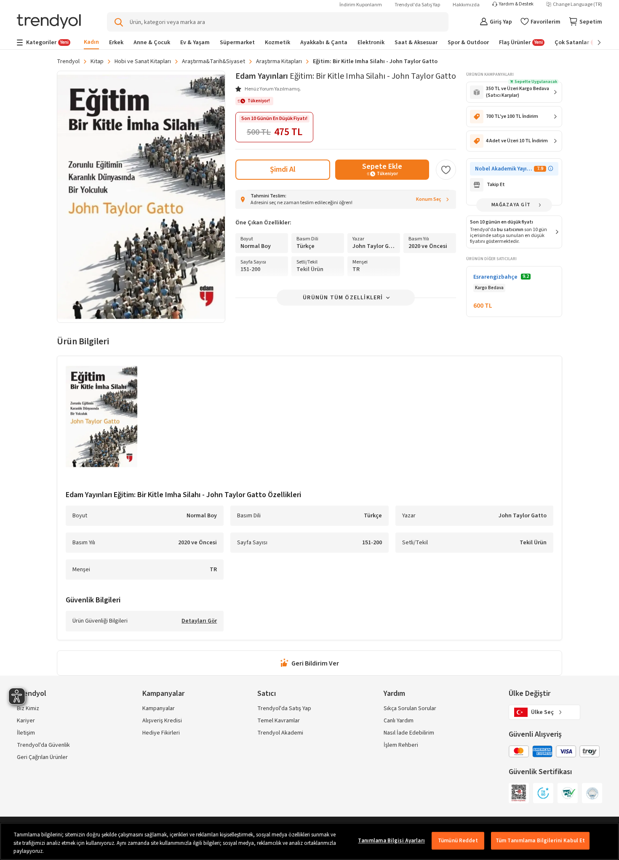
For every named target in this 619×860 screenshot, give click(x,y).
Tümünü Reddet (458, 840)
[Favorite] (446, 170)
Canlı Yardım (399, 720)
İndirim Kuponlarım (360, 4)
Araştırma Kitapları (279, 61)
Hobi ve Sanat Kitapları (143, 61)
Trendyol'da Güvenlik (43, 745)
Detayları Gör (199, 621)
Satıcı (266, 693)
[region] (309, 841)
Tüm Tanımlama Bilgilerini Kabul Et (540, 840)
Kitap (97, 61)
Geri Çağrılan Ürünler (42, 757)
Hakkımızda (466, 4)
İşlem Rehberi (401, 745)
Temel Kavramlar (278, 720)
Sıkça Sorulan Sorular (410, 708)
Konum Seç (428, 199)
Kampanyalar (158, 708)
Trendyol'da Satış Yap (417, 4)
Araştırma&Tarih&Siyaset (213, 61)
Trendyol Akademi (280, 733)
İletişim (26, 733)
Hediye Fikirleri (161, 733)
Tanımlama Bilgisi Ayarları (391, 840)
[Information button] (550, 168)
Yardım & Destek (516, 4)
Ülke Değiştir (529, 693)
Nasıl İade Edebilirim (409, 733)
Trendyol (68, 61)
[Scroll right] (593, 42)
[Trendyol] (49, 22)
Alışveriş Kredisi (162, 720)
